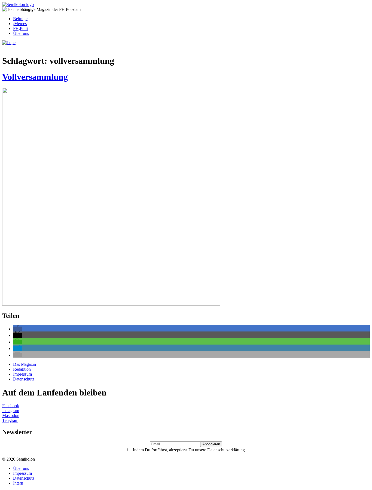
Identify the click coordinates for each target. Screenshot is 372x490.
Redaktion (22, 369)
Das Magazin (24, 364)
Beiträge (20, 18)
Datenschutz (23, 379)
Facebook (10, 405)
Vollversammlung (35, 77)
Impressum (22, 374)
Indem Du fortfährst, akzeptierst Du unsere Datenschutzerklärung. (189, 450)
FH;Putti (20, 28)
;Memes (20, 23)
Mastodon (10, 415)
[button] (17, 329)
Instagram (10, 410)
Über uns (21, 33)
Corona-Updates (19, 47)
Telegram (10, 420)
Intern (18, 483)
